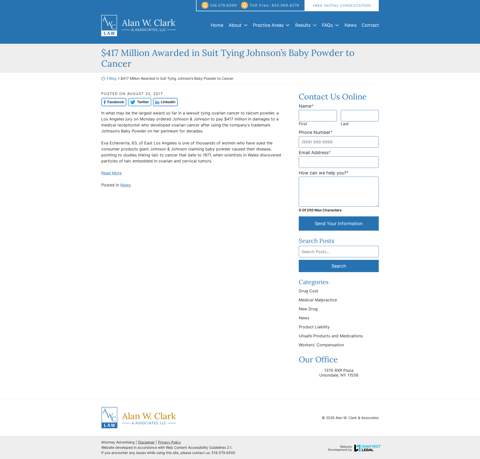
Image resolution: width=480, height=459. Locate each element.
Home (217, 25)
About (235, 25)
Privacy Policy (169, 442)
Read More (111, 172)
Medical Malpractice (318, 299)
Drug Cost (308, 290)
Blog (112, 78)
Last (345, 123)
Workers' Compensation (321, 344)
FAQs (327, 25)
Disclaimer (146, 442)
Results (302, 25)
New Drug (308, 308)
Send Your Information (339, 223)
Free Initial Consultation (342, 5)
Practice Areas (268, 25)
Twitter (138, 102)
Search (339, 266)
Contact (370, 25)
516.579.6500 (223, 5)
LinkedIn (164, 102)
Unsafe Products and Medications (331, 335)
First (303, 123)
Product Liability (314, 326)
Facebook (112, 102)
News (350, 25)
